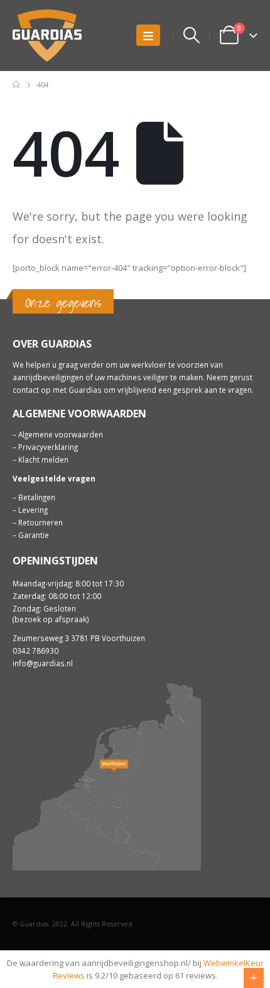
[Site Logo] (47, 35)
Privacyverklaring (48, 447)
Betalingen (36, 497)
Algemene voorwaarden (60, 434)
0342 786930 (35, 650)
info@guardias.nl (43, 663)
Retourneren (40, 522)
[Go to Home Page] (16, 85)
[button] (148, 35)
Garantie (33, 535)
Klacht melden (43, 459)
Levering (33, 510)
